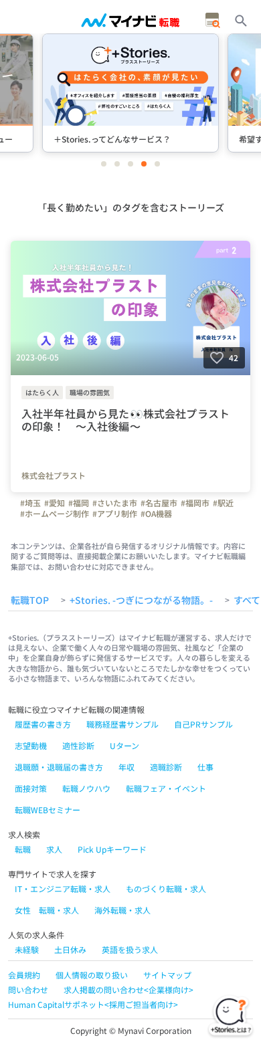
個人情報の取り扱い (92, 974)
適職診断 (166, 766)
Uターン (124, 745)
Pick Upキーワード (112, 849)
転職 (23, 849)
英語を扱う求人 (130, 949)
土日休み (70, 949)
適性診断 (78, 745)
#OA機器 (156, 513)
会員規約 (24, 974)
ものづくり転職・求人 (166, 888)
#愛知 (54, 503)
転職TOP (30, 601)
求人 (54, 849)
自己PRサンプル (203, 724)
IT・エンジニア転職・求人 (62, 888)
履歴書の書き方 (43, 724)
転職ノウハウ (86, 788)
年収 (126, 766)
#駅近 (223, 503)
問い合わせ (28, 989)
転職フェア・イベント (166, 788)
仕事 (205, 766)
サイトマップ (167, 974)
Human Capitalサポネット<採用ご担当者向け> (93, 1004)
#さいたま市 (114, 503)
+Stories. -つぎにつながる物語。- (141, 601)
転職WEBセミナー (47, 809)
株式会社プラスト (53, 475)
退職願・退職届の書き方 (59, 766)
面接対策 (31, 788)
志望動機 (31, 745)
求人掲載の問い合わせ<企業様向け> (128, 989)
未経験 (27, 949)
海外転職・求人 (122, 910)
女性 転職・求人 (47, 910)
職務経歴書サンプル (122, 724)
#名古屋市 (159, 503)
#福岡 (78, 503)
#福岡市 (195, 503)
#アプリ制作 (114, 513)
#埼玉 (30, 503)
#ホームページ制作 (54, 513)
